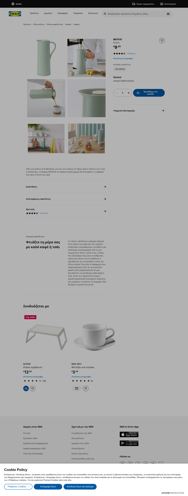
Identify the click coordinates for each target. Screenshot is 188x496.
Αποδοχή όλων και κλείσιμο (80, 486)
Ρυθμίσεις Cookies (17, 486)
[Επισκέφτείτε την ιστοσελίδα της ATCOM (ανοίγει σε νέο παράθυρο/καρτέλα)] (173, 493)
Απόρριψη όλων (48, 486)
